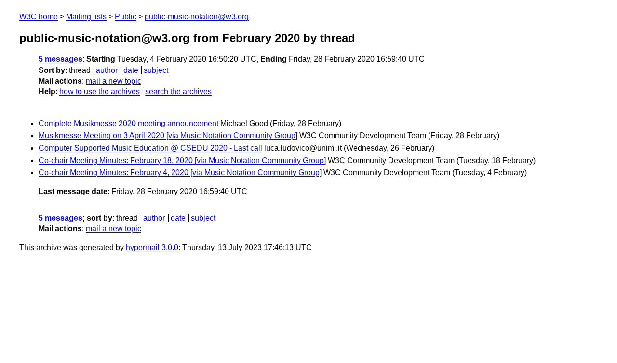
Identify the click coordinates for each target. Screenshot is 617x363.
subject (156, 70)
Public (125, 17)
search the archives (178, 91)
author (107, 70)
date (130, 70)
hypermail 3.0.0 (152, 247)
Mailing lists (86, 17)
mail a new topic (113, 81)
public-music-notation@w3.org (197, 17)
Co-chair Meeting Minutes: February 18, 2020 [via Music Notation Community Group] (182, 160)
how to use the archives (99, 91)
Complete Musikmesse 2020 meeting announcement (128, 123)
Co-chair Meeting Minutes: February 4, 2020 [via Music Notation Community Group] (180, 172)
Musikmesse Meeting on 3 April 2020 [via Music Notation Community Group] (168, 135)
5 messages (60, 59)
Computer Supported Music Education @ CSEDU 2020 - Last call (150, 148)
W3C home (38, 17)
